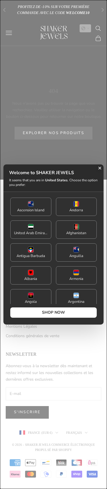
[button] (30, 207)
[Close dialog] (99, 168)
